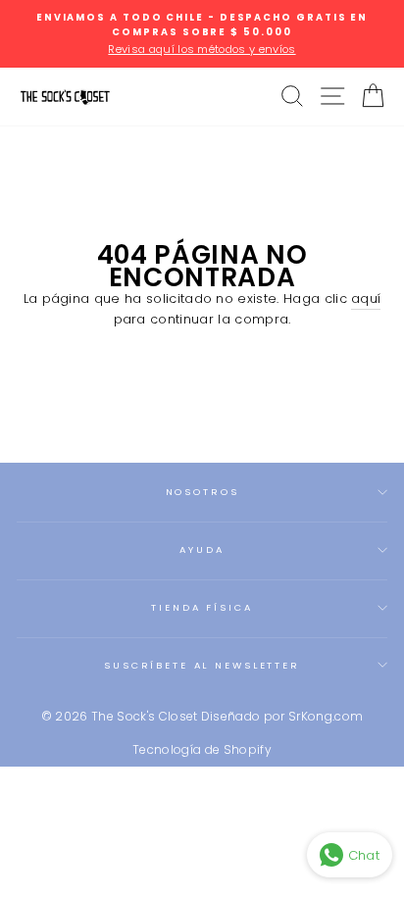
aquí (365, 298)
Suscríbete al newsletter (202, 665)
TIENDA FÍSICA (201, 607)
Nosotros (202, 491)
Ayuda (201, 549)
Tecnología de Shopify (202, 749)
